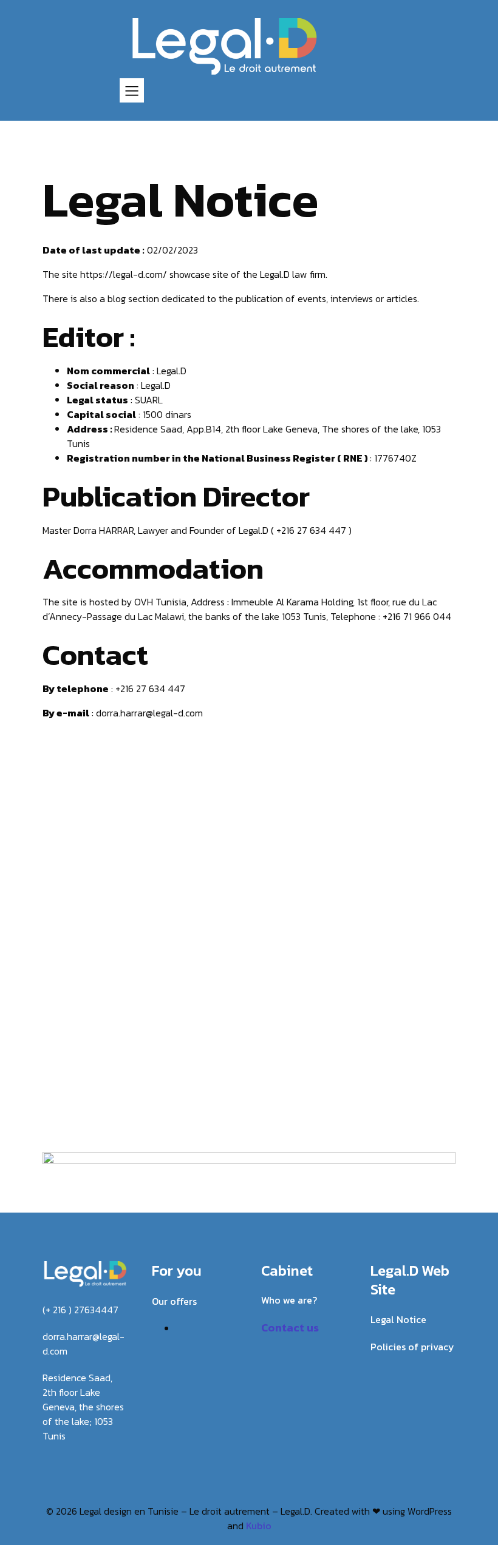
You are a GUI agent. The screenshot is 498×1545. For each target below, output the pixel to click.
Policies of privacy (412, 1346)
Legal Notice (398, 1319)
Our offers (174, 1301)
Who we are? (289, 1300)
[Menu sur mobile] (132, 90)
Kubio (258, 1525)
